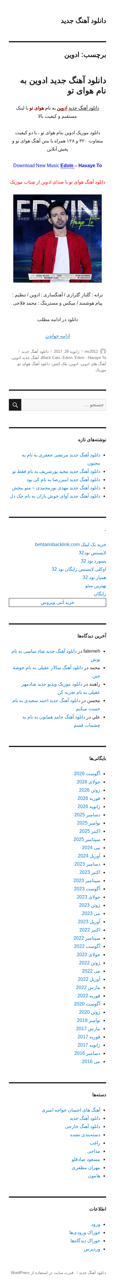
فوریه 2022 (89, 995)
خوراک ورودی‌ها (84, 1232)
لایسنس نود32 (92, 552)
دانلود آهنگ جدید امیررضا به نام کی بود (63, 479)
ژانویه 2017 (89, 1045)
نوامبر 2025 (88, 822)
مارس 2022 (88, 987)
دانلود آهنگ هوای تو (34, 364)
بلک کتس (59, 364)
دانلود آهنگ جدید (83, 20)
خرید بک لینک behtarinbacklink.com (70, 544)
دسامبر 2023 (87, 864)
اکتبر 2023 (89, 872)
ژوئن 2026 (89, 790)
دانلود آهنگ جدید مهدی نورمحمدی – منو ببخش (56, 487)
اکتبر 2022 (89, 929)
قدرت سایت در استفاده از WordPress (42, 1272)
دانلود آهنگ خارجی (82, 1126)
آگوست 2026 (87, 773)
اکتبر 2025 (89, 831)
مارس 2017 (88, 1028)
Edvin (67, 165)
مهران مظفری (86, 1167)
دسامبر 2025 (87, 814)
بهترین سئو (95, 585)
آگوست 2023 (87, 888)
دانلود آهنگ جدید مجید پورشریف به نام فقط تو (56, 471)
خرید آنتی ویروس (57, 602)
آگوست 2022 (87, 946)
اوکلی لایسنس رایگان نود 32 (79, 569)
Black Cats (50, 357)
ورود (95, 1224)
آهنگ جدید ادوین (25, 357)
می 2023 (91, 913)
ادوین (74, 364)
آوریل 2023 (89, 921)
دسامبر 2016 (87, 1053)
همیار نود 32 (94, 577)
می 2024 (91, 847)
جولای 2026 (88, 781)
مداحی (93, 1151)
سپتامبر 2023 (86, 880)
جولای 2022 (88, 954)
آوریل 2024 (89, 855)
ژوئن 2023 (89, 905)
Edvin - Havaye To (90, 357)
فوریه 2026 (89, 798)
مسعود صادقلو (86, 1159)
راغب (95, 1142)
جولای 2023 (88, 896)
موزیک (101, 370)
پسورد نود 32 (93, 560)
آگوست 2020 (87, 1003)
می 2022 (91, 971)
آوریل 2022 (89, 979)
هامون (94, 1175)
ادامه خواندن (57, 335)
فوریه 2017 (89, 1036)
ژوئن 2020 (89, 1012)
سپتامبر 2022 (86, 938)
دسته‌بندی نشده (85, 1134)
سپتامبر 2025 (86, 839)
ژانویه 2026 (89, 806)
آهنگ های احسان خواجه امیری (71, 1109)
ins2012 (91, 351)
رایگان (100, 593)
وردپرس (92, 1248)
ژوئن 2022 (89, 962)
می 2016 (91, 1061)
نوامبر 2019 (88, 1020)
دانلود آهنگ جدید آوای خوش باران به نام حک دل (55, 496)
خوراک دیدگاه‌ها (85, 1240)
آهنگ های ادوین (93, 364)
